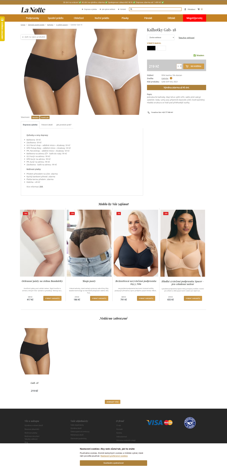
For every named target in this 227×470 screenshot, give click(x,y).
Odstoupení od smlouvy (80, 431)
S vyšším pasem (62, 25)
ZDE (41, 186)
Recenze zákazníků (32, 429)
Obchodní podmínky (79, 438)
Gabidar (165, 78)
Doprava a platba (90, 9)
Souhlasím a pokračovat (114, 463)
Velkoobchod (121, 436)
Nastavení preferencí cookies (114, 456)
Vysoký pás (45, 117)
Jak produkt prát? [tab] (63, 125)
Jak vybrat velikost (108, 9)
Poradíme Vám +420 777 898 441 (162, 112)
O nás (118, 425)
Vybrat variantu (52, 298)
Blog (26, 442)
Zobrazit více (112, 402)
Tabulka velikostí (186, 37)
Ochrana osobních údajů (126, 440)
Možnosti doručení (32, 436)
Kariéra (119, 433)
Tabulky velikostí (31, 439)
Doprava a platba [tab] (30, 125)
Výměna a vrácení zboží (34, 425)
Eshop (23, 25)
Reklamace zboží (77, 435)
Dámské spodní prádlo (36, 25)
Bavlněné (35, 117)
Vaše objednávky (77, 425)
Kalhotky (50, 25)
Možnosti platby (31, 433)
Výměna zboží (76, 428)
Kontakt (123, 9)
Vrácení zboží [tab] (47, 125)
